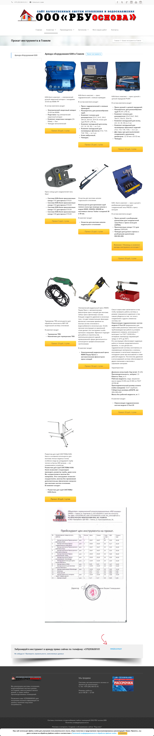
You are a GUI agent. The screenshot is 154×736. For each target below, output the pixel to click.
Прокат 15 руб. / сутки (94, 232)
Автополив (82, 30)
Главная (39, 30)
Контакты (114, 30)
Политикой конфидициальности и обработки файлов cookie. (94, 733)
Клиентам (50, 30)
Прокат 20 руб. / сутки (127, 149)
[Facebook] (117, 2)
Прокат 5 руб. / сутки (60, 221)
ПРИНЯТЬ (122, 733)
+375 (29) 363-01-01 (20, 2)
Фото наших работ (100, 30)
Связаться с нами (38, 2)
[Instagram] (140, 2)
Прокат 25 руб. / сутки (94, 145)
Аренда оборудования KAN (26, 55)
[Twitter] (122, 2)
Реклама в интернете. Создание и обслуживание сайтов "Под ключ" (77, 727)
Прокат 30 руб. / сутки (60, 131)
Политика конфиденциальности (77, 722)
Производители (66, 30)
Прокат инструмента (94, 54)
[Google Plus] (126, 2)
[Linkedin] (131, 2)
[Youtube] (136, 2)
